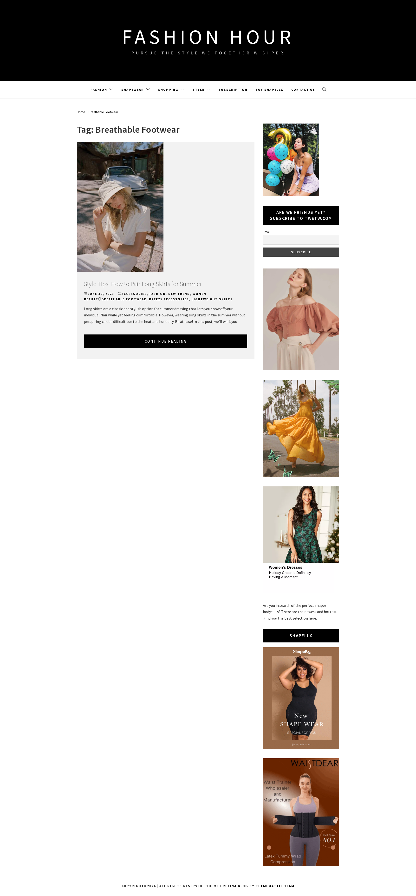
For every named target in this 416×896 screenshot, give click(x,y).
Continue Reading (166, 341)
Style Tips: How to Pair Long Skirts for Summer (143, 284)
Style (198, 89)
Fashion (99, 89)
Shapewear (132, 89)
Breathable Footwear (124, 299)
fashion (158, 294)
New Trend (179, 294)
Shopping (168, 89)
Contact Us (303, 89)
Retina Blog (235, 886)
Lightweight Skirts (212, 299)
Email (266, 232)
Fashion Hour (208, 36)
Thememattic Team (275, 886)
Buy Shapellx (269, 89)
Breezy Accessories (169, 299)
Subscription (233, 89)
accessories (134, 294)
